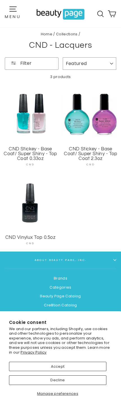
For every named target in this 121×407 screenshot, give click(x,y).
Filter (25, 63)
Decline (57, 380)
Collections (67, 34)
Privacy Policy (33, 352)
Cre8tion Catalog (60, 305)
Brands (60, 278)
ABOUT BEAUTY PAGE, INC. (61, 260)
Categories (60, 287)
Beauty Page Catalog (60, 296)
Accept (58, 366)
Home (46, 34)
